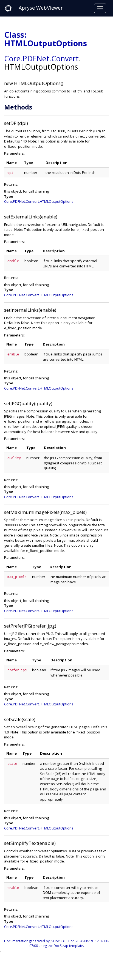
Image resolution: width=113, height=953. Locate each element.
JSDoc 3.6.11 (60, 941)
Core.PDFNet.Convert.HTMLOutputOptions (39, 201)
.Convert (64, 58)
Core (12, 58)
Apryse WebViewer (41, 7)
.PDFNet (35, 58)
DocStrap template (68, 945)
